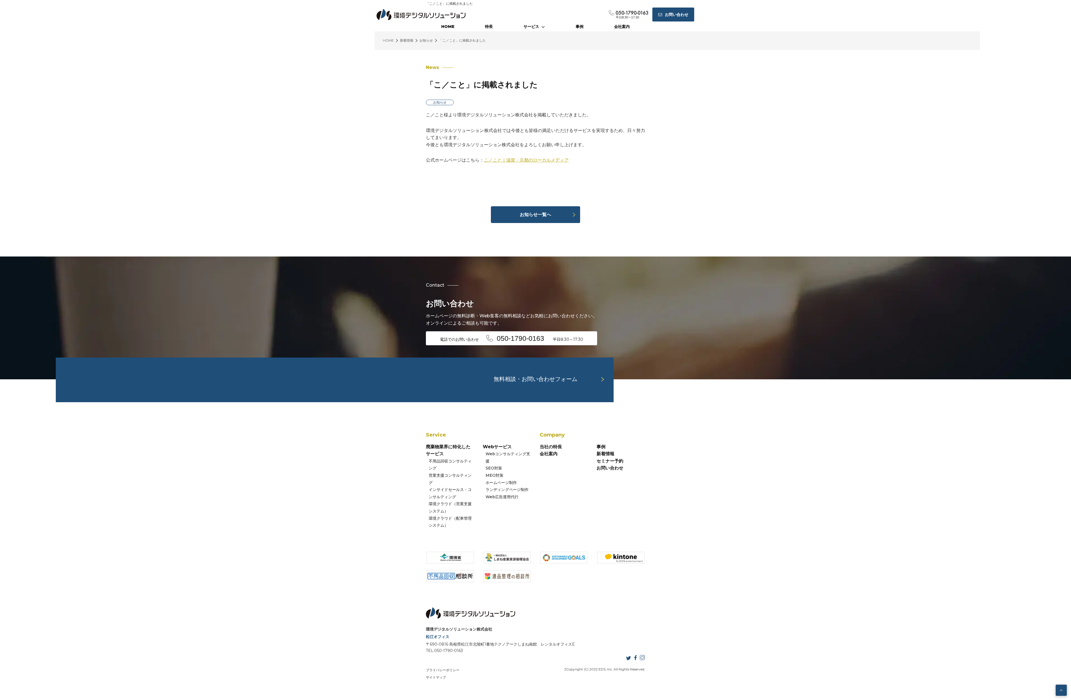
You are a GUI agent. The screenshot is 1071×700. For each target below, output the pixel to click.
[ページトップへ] (1061, 690)
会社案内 (622, 26)
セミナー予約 (610, 461)
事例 (579, 26)
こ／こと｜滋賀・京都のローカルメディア (526, 160)
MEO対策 (494, 475)
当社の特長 (551, 446)
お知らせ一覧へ (535, 214)
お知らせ (440, 102)
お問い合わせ (610, 468)
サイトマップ (436, 677)
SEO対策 (494, 468)
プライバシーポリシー (442, 670)
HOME (447, 26)
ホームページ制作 (501, 482)
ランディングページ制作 (507, 489)
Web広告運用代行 (502, 496)
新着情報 (605, 453)
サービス (531, 26)
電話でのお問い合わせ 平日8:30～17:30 (511, 338)
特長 (489, 26)
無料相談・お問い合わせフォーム (535, 379)
